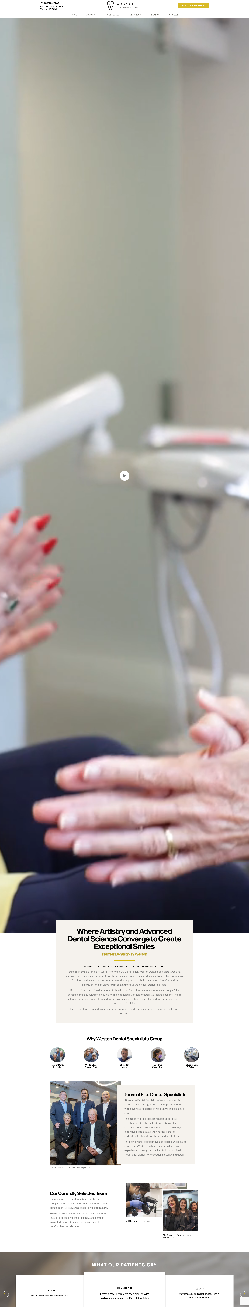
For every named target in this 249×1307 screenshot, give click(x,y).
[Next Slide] (243, 1294)
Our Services (112, 15)
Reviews (155, 15)
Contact (173, 15)
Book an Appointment (194, 5)
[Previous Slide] (6, 1294)
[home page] (124, 5)
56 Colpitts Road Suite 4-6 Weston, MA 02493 (51, 7)
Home (74, 15)
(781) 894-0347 (49, 3)
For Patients (135, 15)
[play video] (124, 475)
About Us (91, 15)
